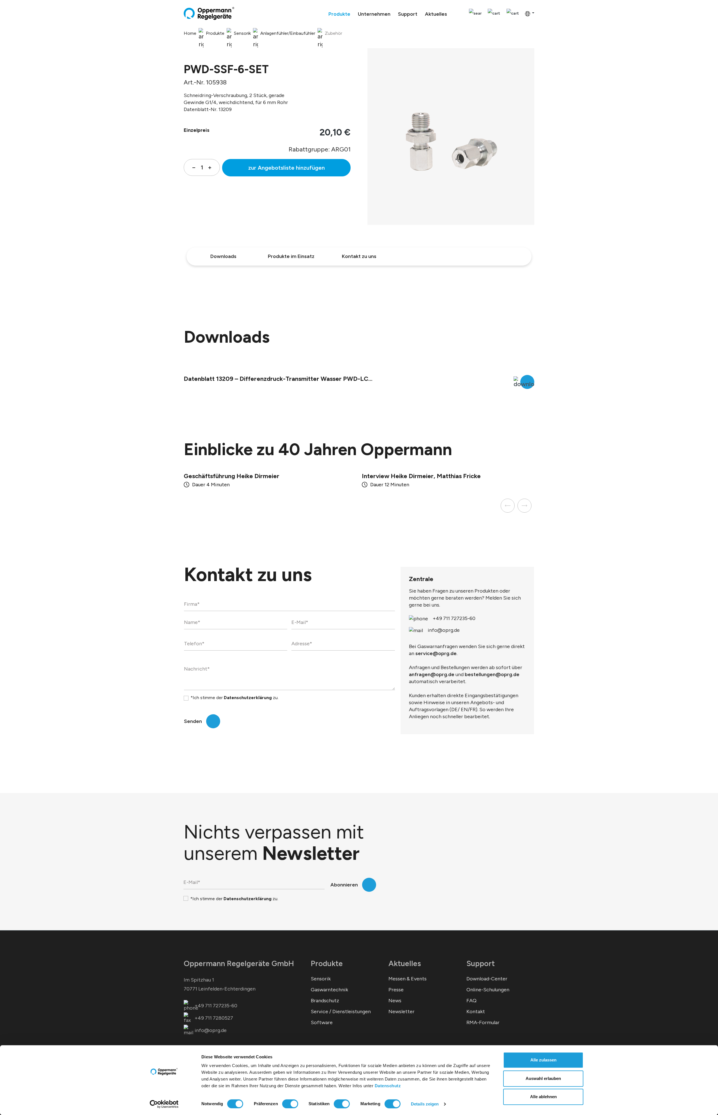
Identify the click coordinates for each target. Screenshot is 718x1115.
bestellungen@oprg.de (492, 674)
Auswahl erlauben (543, 1078)
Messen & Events (407, 979)
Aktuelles (404, 963)
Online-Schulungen (487, 990)
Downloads (223, 256)
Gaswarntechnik (329, 990)
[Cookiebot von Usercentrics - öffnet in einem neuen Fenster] (164, 1104)
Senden (193, 721)
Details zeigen (425, 1104)
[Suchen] (475, 14)
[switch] (290, 1103)
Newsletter (401, 1011)
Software (322, 1022)
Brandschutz (325, 1000)
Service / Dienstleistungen (341, 1011)
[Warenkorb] (513, 13)
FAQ (471, 1000)
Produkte (327, 963)
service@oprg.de (436, 653)
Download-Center (486, 979)
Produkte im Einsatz (291, 256)
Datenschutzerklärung (248, 697)
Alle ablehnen (543, 1096)
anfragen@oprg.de (431, 674)
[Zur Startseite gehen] (209, 13)
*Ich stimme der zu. (234, 697)
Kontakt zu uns (359, 256)
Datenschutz (388, 1085)
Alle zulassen (543, 1060)
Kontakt (475, 1011)
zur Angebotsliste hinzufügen (286, 167)
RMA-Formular (483, 1022)
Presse (396, 990)
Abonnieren (344, 885)
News (394, 1000)
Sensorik (321, 979)
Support (480, 963)
